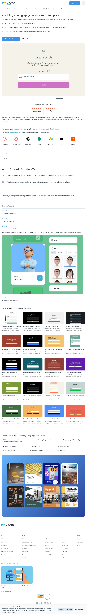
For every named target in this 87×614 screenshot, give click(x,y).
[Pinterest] (50, 603)
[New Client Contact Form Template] (54, 318)
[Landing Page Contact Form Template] (75, 318)
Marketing (25, 535)
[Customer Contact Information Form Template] (75, 341)
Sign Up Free (74, 3)
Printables (4, 545)
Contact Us (80, 542)
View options (59, 98)
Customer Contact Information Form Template (75, 349)
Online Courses (49, 548)
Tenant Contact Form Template (11, 349)
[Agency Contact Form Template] (32, 388)
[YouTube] (37, 603)
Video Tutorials (49, 542)
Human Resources (27, 542)
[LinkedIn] (42, 603)
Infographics (4, 539)
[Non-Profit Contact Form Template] (11, 364)
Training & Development (29, 545)
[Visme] (9, 3)
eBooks (47, 545)
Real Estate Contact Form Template (52, 396)
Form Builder (5, 542)
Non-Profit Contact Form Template (9, 372)
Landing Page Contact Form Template (74, 326)
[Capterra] (41, 594)
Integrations (48, 558)
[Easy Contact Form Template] (54, 341)
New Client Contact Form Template (52, 326)
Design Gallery (49, 554)
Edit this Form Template (11, 39)
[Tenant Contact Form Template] (11, 341)
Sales (23, 539)
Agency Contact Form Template (32, 395)
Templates (47, 551)
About (63, 535)
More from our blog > (6, 591)
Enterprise (25, 554)
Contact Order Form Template (75, 395)
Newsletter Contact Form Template (52, 419)
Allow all (61, 609)
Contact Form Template (30, 349)
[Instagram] (48, 603)
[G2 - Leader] (47, 594)
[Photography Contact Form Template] (32, 364)
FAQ (78, 535)
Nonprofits (25, 548)
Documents (4, 548)
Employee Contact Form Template (9, 396)
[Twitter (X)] (45, 603)
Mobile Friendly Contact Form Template (75, 419)
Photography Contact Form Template (31, 372)
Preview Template (30, 39)
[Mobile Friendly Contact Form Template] (75, 411)
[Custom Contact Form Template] (11, 318)
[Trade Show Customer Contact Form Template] (32, 411)
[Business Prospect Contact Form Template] (32, 318)
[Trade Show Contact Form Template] (75, 364)
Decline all (69, 609)
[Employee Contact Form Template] (11, 388)
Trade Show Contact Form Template (73, 372)
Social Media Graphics (7, 551)
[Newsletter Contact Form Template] (54, 411)
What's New (65, 548)
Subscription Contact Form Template (53, 372)
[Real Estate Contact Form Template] (54, 388)
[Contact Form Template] (32, 341)
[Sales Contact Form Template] (11, 411)
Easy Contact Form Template (53, 349)
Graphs (3, 554)
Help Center (80, 539)
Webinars (47, 539)
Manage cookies (79, 609)
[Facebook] (39, 603)
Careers (64, 542)
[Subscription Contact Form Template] (54, 364)
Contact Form (14, 132)
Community (65, 554)
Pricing (79, 545)
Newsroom (65, 539)
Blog (46, 535)
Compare (64, 551)
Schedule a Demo (27, 558)
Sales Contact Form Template (11, 419)
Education (25, 551)
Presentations (5, 535)
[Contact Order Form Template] (75, 388)
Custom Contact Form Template (11, 326)
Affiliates (64, 558)
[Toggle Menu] (83, 3)
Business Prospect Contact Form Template (31, 326)
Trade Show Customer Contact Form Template (32, 419)
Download (65, 545)
